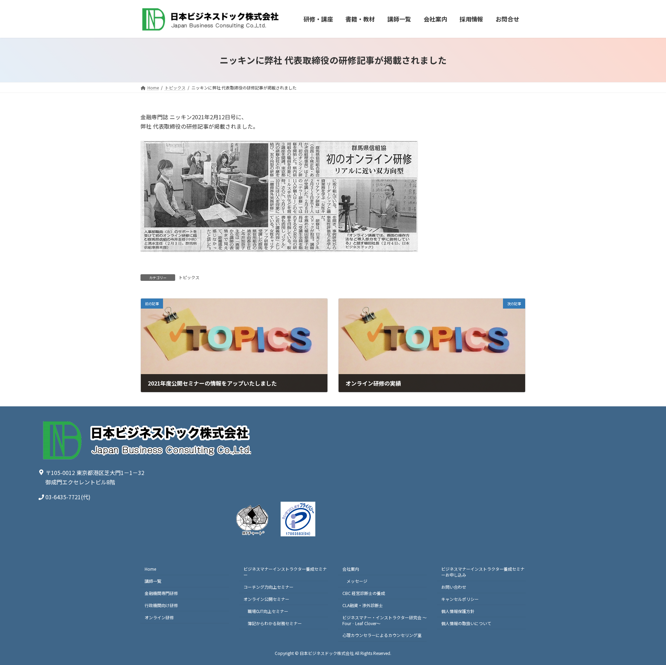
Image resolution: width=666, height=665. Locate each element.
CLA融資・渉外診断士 (362, 605)
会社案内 (350, 569)
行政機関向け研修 (161, 605)
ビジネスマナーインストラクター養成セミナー (285, 572)
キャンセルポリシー (460, 599)
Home (150, 569)
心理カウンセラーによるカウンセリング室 (381, 635)
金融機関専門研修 (161, 593)
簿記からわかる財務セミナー (275, 623)
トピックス (189, 277)
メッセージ (357, 581)
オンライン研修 (159, 617)
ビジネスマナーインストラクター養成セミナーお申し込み (482, 572)
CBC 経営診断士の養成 (363, 593)
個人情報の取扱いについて (466, 623)
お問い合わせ (453, 587)
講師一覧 (153, 581)
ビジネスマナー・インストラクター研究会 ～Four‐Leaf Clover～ (384, 620)
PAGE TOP (645, 638)
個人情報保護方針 (458, 611)
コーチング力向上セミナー (268, 587)
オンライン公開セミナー (266, 599)
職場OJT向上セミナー (268, 611)
